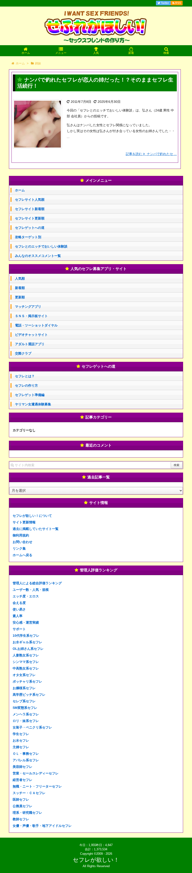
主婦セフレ (21, 747)
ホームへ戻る (22, 555)
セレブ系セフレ (24, 701)
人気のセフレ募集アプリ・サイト (98, 269)
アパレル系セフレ (26, 760)
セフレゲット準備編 (29, 394)
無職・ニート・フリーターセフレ (37, 786)
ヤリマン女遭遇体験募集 (33, 404)
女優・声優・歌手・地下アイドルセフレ (42, 826)
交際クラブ (23, 353)
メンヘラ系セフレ (26, 714)
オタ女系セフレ (24, 675)
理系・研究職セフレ (27, 812)
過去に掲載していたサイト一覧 (36, 529)
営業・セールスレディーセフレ (36, 773)
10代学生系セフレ (26, 635)
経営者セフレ (22, 780)
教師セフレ (21, 819)
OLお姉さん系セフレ (28, 649)
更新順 (20, 297)
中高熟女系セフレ (26, 668)
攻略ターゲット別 (28, 237)
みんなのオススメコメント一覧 (38, 255)
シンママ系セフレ (26, 662)
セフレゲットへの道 (29, 227)
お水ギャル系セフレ (27, 642)
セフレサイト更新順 (29, 218)
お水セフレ (21, 740)
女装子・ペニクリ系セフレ (32, 727)
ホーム (20, 190)
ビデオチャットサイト (31, 334)
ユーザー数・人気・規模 (31, 590)
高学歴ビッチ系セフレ (29, 694)
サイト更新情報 (24, 522)
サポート (19, 629)
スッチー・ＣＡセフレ (29, 793)
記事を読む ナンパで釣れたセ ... (151, 154)
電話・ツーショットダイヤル (36, 325)
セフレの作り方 (26, 385)
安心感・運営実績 (26, 622)
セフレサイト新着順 (29, 209)
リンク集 (19, 548)
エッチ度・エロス (26, 596)
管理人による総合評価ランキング (37, 583)
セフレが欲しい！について (32, 516)
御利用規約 (21, 535)
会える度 (19, 603)
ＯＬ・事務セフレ (26, 753)
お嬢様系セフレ (24, 688)
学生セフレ (21, 734)
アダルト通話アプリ (29, 344)
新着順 (20, 287)
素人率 (17, 616)
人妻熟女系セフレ (26, 655)
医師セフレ (21, 799)
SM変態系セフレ (25, 708)
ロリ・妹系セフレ (26, 721)
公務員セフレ (22, 806)
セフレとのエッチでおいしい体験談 (41, 246)
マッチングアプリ (28, 306)
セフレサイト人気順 (29, 199)
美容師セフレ (22, 767)
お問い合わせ (22, 542)
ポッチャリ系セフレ (27, 681)
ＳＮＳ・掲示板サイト (31, 316)
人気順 (20, 278)
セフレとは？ (25, 376)
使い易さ (19, 609)
